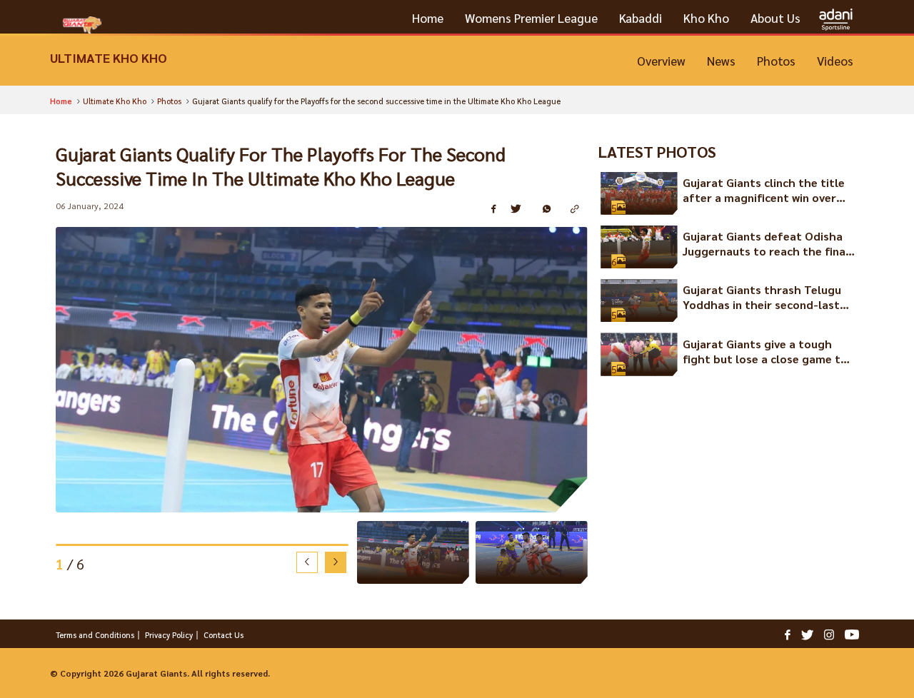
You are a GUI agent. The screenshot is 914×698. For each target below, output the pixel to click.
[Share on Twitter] (521, 209)
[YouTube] (852, 633)
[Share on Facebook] (495, 209)
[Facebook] (787, 633)
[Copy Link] (579, 209)
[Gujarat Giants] (82, 25)
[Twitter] (807, 633)
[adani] (835, 18)
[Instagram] (829, 633)
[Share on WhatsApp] (551, 209)
